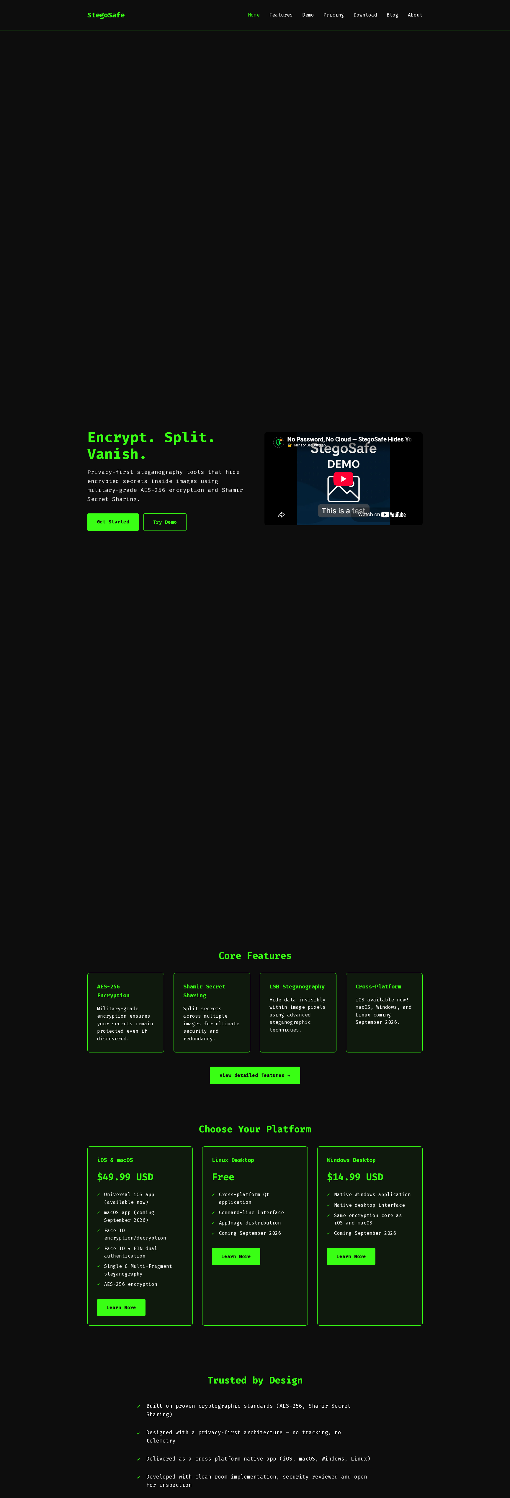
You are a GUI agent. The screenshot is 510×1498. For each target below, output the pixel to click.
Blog (392, 15)
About (415, 15)
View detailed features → (255, 1075)
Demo (308, 15)
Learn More (121, 1307)
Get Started (113, 522)
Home (254, 15)
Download (365, 15)
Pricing (333, 15)
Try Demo (165, 522)
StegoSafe (106, 15)
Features (281, 15)
